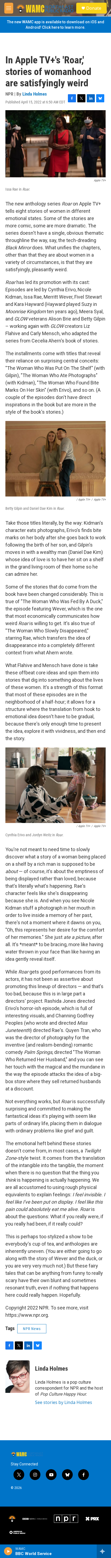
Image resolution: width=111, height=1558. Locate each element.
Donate (93, 8)
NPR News (32, 1329)
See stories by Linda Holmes (63, 1402)
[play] (8, 1551)
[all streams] (104, 1551)
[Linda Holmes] (17, 1376)
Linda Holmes (34, 94)
